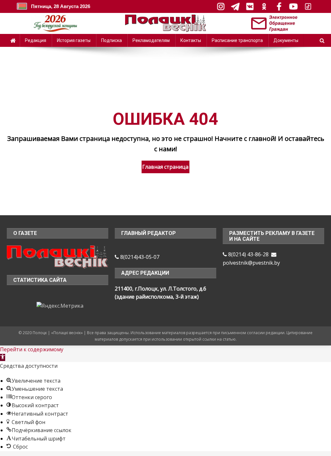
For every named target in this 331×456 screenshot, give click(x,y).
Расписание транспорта (237, 40)
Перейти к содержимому (31, 349)
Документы (285, 40)
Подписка (111, 40)
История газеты (74, 40)
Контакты (190, 40)
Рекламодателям (151, 40)
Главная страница (165, 166)
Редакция (35, 40)
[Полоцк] (57, 256)
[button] (2, 357)
